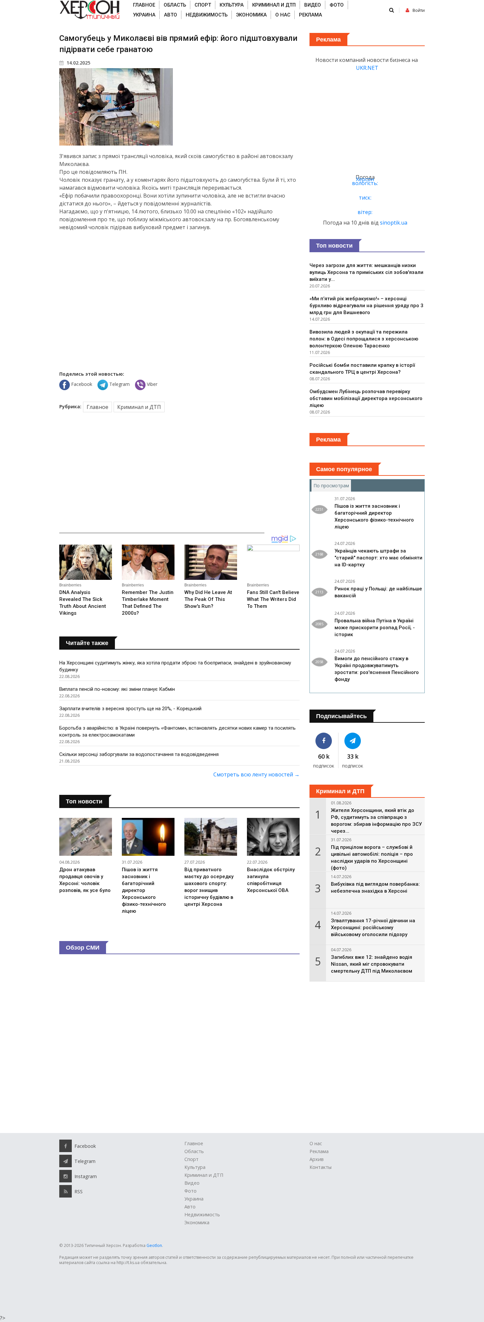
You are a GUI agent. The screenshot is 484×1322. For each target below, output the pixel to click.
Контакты (320, 1167)
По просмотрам (332, 485)
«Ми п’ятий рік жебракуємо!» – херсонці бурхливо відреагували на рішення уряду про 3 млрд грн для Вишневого (366, 305)
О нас (282, 15)
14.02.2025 (77, 63)
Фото (337, 5)
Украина (144, 15)
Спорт (203, 5)
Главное (144, 5)
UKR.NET (367, 67)
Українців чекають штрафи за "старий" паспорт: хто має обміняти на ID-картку (378, 558)
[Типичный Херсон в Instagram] (65, 1176)
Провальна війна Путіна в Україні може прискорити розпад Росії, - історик (375, 627)
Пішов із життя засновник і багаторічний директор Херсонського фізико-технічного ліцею (144, 890)
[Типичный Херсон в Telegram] (352, 741)
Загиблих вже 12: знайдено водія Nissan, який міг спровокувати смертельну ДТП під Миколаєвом (371, 964)
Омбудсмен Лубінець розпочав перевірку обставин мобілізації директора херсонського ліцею (365, 398)
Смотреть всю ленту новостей (256, 774)
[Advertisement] (179, 300)
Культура (232, 5)
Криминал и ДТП (274, 5)
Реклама (310, 15)
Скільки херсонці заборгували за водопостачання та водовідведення (139, 754)
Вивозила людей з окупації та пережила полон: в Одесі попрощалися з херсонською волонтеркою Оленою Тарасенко (363, 339)
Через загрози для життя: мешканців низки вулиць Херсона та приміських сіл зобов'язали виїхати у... (366, 272)
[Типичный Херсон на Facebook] (323, 741)
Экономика (251, 15)
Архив (316, 1159)
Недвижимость (207, 15)
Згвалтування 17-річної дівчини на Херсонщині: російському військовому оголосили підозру (373, 927)
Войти (419, 10)
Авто (170, 15)
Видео (312, 5)
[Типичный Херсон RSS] (65, 1191)
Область (175, 5)
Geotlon (154, 1245)
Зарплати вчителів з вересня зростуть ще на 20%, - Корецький (130, 709)
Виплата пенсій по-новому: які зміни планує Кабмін (117, 689)
